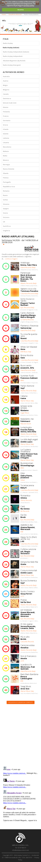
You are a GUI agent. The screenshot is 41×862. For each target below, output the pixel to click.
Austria (5, 81)
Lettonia (6, 138)
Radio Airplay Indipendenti (13, 56)
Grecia (5, 125)
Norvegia (6, 164)
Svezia (5, 213)
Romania (6, 191)
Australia (6, 76)
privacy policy (29, 6)
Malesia (6, 151)
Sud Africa (7, 226)
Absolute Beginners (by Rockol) (14, 61)
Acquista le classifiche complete (20, 702)
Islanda (5, 134)
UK (4, 222)
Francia (5, 116)
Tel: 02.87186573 (20, 848)
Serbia (5, 200)
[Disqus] (20, 734)
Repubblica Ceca (9, 186)
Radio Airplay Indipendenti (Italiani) (16, 52)
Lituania (6, 142)
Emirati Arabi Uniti (9, 103)
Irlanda (5, 129)
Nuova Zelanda (8, 169)
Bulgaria (6, 90)
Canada (6, 94)
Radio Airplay (8, 43)
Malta (5, 156)
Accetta (21, 10)
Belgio (5, 85)
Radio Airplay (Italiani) (11, 48)
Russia (5, 195)
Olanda (5, 173)
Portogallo (7, 182)
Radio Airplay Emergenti (12, 65)
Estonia (5, 107)
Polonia (5, 178)
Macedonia (7, 147)
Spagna (6, 209)
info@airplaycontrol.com (20, 850)
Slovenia (6, 204)
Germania (6, 120)
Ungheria (6, 231)
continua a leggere (11, 259)
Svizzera (6, 217)
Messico (6, 160)
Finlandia (6, 112)
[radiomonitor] (31, 248)
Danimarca (7, 98)
